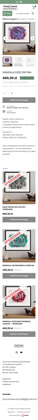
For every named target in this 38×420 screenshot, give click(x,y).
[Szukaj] (33, 13)
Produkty (31, 19)
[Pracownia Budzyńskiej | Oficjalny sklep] (10, 7)
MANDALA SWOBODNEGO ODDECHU (18, 265)
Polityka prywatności (23, 412)
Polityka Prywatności (11, 381)
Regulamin (7, 379)
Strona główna (22, 19)
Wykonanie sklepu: (15, 415)
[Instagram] (17, 2)
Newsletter (7, 384)
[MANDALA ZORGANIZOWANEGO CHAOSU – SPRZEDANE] (19, 302)
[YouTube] (21, 2)
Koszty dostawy (11, 112)
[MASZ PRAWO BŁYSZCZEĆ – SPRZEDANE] (19, 187)
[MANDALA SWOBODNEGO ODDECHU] (19, 245)
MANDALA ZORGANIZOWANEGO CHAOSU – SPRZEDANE (17, 322)
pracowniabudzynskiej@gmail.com (20, 399)
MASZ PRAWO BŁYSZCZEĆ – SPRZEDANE (15, 208)
